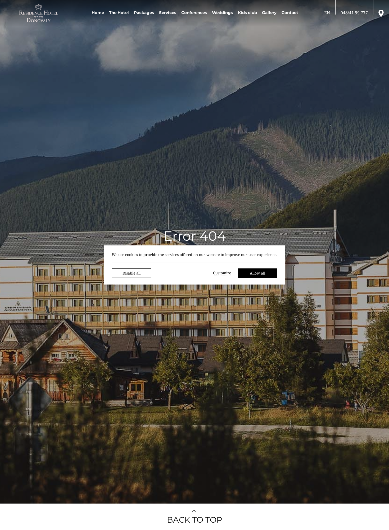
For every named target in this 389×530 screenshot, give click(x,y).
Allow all (257, 273)
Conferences (194, 12)
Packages (144, 12)
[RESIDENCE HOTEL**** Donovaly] (39, 13)
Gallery (269, 12)
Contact (290, 12)
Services (167, 12)
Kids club (247, 12)
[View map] (381, 13)
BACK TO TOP (194, 520)
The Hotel (119, 12)
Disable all (132, 273)
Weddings (222, 12)
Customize (222, 272)
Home (98, 12)
